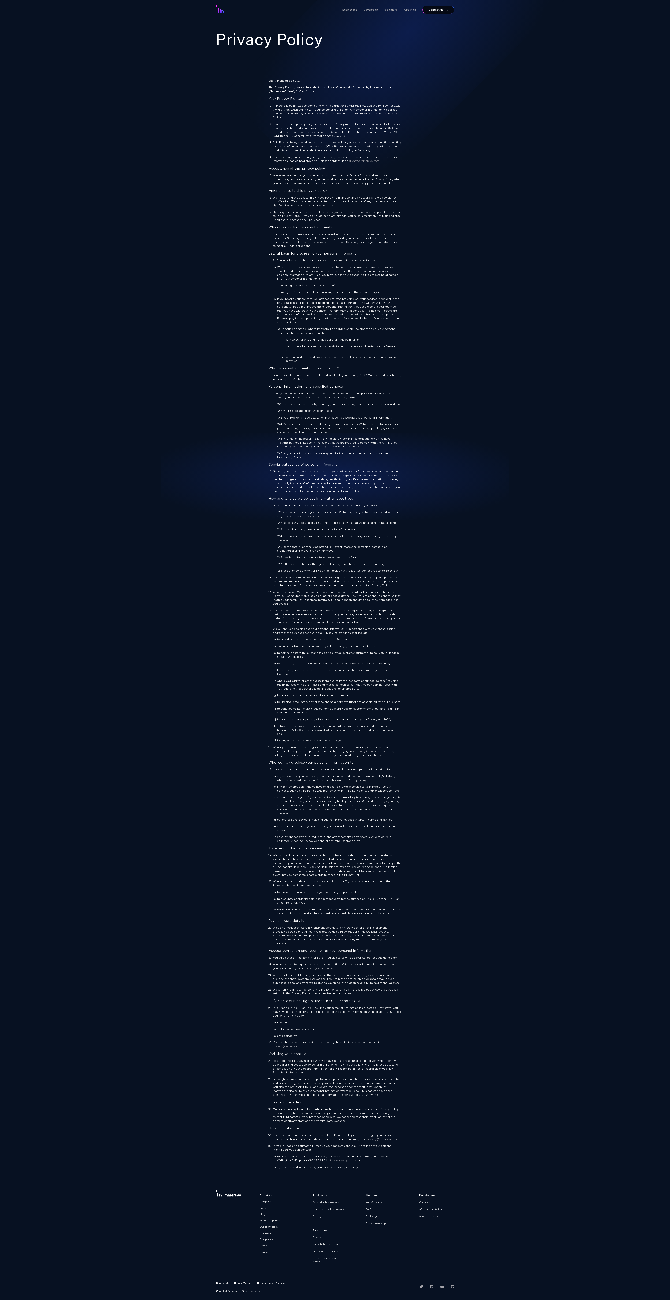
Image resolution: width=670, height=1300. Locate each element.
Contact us (436, 9)
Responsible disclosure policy (327, 1260)
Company (265, 1201)
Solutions (391, 9)
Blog (262, 1214)
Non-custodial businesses (328, 1209)
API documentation (430, 1209)
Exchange (372, 1216)
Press (263, 1207)
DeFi (368, 1209)
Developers (371, 9)
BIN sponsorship (376, 1223)
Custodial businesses (326, 1202)
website (320, 146)
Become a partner (270, 1220)
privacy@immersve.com (363, 161)
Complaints (266, 1239)
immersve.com (309, 516)
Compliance (267, 1233)
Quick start (426, 1202)
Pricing (317, 1216)
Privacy (317, 1237)
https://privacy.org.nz (342, 1160)
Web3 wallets (374, 1202)
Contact (264, 1251)
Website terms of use (325, 1244)
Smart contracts (428, 1216)
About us (410, 9)
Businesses (349, 9)
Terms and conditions (326, 1251)
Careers (264, 1245)
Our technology (269, 1226)
